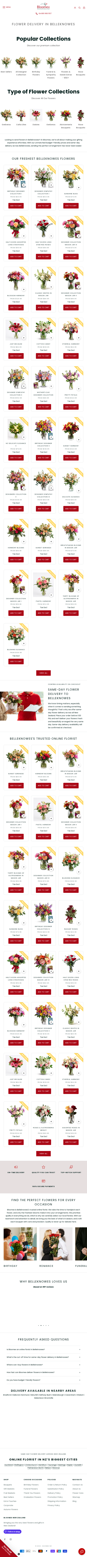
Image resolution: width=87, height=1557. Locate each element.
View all (44, 673)
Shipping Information (57, 1501)
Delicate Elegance (71, 497)
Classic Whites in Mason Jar (43, 294)
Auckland (8, 1465)
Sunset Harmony (71, 446)
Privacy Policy (54, 1505)
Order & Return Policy (57, 1484)
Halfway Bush (45, 1395)
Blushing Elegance (16, 650)
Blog (74, 1501)
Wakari (80, 1395)
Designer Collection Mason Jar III (71, 243)
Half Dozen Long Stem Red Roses (44, 243)
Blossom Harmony (16, 296)
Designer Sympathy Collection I (43, 192)
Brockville (49, 1398)
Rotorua (56, 1467)
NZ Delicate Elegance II (16, 444)
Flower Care (77, 1493)
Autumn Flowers (11, 1509)
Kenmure (25, 1395)
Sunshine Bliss (71, 194)
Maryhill (34, 1395)
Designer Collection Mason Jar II (71, 294)
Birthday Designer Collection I (16, 192)
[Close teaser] (19, 1554)
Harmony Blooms (16, 548)
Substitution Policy (56, 1489)
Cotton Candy (43, 344)
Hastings (61, 1465)
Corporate (8, 1505)
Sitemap (76, 1497)
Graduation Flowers (32, 1497)
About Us (76, 1489)
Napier (70, 1465)
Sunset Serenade (43, 548)
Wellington (19, 1465)
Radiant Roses (71, 929)
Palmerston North (36, 1467)
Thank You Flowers (32, 1493)
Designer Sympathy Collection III (43, 495)
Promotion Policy (55, 1497)
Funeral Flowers (31, 1489)
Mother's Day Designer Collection (43, 393)
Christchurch (31, 1465)
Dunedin (78, 1465)
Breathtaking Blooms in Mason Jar (71, 546)
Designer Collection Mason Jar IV (43, 978)
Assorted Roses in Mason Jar (71, 1129)
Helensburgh (58, 1395)
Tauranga (52, 1465)
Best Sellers (9, 1497)
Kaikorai (16, 1395)
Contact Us (77, 1484)
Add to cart (16, 206)
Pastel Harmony (43, 601)
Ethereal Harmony (71, 344)
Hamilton (42, 1465)
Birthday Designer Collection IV (43, 927)
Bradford (7, 1395)
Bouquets (8, 1484)
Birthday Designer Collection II (43, 444)
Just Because (16, 344)
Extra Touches (10, 1501)
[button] (82, 1551)
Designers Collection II (16, 495)
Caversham (70, 1395)
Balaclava (38, 1398)
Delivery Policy (54, 1493)
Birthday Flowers (31, 1484)
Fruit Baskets (9, 1493)
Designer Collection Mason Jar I (16, 600)
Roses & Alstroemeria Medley (43, 1129)
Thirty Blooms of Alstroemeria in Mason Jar (71, 598)
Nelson (48, 1467)
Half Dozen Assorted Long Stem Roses (16, 243)
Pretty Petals (71, 395)
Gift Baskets (9, 1489)
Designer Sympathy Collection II (16, 393)
